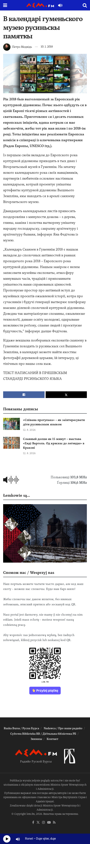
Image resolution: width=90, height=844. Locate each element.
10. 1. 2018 (47, 46)
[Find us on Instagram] (43, 822)
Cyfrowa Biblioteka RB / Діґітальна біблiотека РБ (43, 733)
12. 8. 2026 (29, 429)
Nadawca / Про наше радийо (63, 728)
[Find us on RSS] (54, 822)
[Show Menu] (5, 5)
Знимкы (36, 739)
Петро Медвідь (22, 46)
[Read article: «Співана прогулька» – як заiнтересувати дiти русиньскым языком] (11, 424)
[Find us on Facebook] (33, 822)
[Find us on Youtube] (49, 822)
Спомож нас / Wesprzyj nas (28, 572)
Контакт (52, 739)
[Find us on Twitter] (38, 822)
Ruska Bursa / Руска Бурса (21, 728)
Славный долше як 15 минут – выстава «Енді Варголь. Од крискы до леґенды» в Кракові (53, 443)
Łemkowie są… (16, 495)
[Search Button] (85, 5)
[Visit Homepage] (40, 5)
